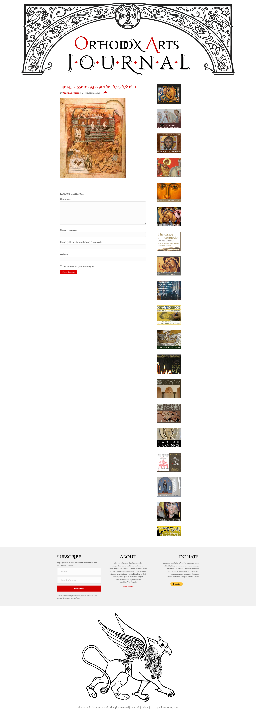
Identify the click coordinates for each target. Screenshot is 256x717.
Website (64, 254)
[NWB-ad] (169, 388)
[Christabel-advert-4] (169, 265)
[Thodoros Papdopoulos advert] (169, 216)
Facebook (135, 707)
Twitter (145, 707)
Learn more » (128, 586)
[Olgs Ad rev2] (169, 93)
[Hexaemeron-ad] (169, 314)
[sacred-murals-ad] (169, 486)
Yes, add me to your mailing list (78, 266)
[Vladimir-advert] (169, 142)
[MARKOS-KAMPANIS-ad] (169, 339)
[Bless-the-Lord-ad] (169, 363)
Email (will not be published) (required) (81, 242)
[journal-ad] (169, 437)
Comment (65, 199)
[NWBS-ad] (169, 413)
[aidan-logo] (169, 192)
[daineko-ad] (169, 118)
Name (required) (68, 229)
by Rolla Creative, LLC (164, 707)
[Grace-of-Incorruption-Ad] (169, 241)
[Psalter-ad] (169, 462)
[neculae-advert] (169, 167)
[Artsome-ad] (169, 511)
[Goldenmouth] (169, 531)
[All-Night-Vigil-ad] (169, 290)
